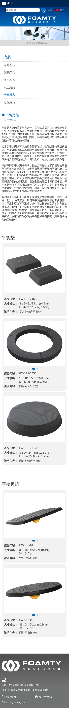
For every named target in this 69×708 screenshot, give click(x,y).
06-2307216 (45, 697)
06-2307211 (12, 697)
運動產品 (9, 72)
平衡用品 (9, 94)
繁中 (62, 10)
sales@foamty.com (16, 702)
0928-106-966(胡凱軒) (36, 690)
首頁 (50, 10)
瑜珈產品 (9, 65)
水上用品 (9, 87)
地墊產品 (9, 80)
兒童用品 (9, 102)
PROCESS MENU (33, 42)
